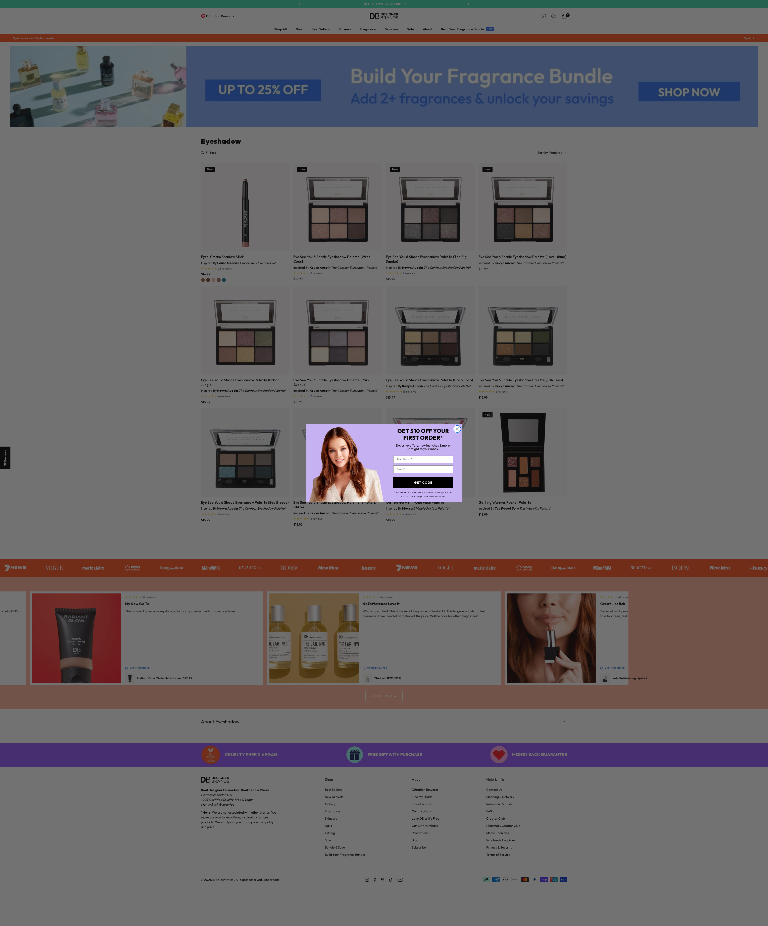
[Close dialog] (457, 428)
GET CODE (423, 482)
